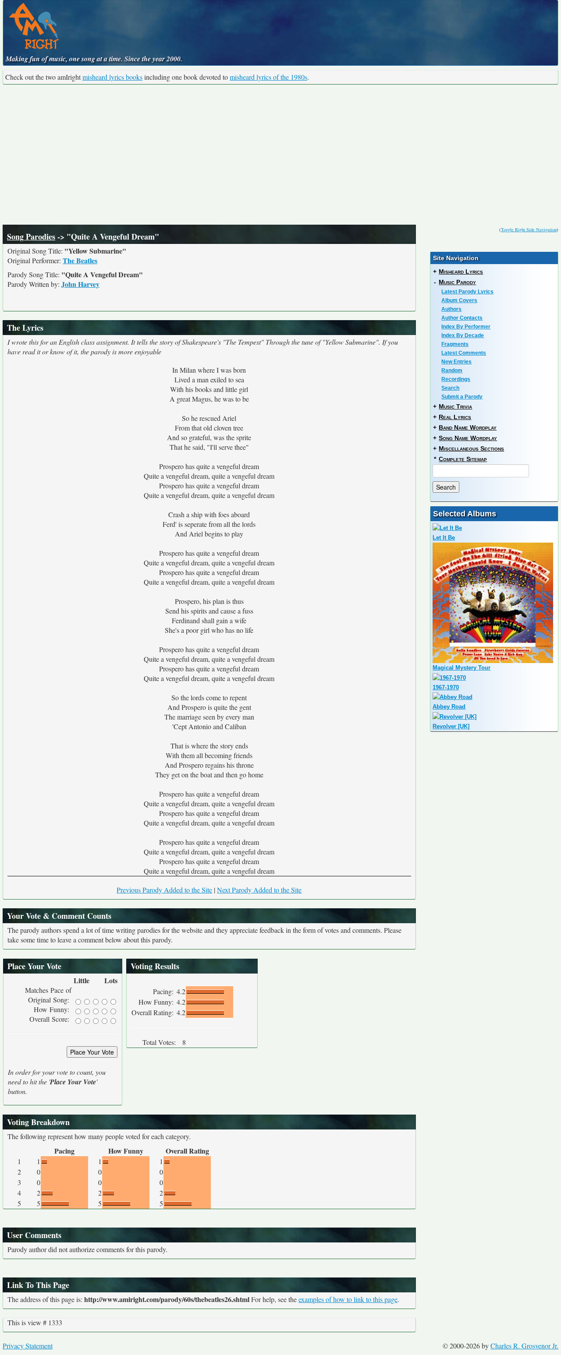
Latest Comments (463, 353)
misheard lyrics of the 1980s (268, 76)
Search (450, 388)
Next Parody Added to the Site (259, 889)
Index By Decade (462, 335)
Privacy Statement (28, 1345)
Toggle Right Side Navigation (529, 229)
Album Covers (459, 300)
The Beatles (80, 260)
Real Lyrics (455, 416)
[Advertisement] (280, 154)
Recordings (455, 379)
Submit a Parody (462, 397)
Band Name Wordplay (468, 427)
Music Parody (457, 282)
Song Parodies (31, 236)
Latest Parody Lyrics (467, 292)
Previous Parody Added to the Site (164, 889)
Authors (451, 309)
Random (451, 370)
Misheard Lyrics (461, 271)
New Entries (456, 362)
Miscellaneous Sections (471, 448)
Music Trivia (455, 406)
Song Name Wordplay (468, 437)
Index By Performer (465, 327)
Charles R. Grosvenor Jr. (524, 1345)
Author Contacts (462, 318)
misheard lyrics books (112, 76)
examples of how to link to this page (348, 1299)
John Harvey (80, 284)
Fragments (455, 344)
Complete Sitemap (463, 458)
